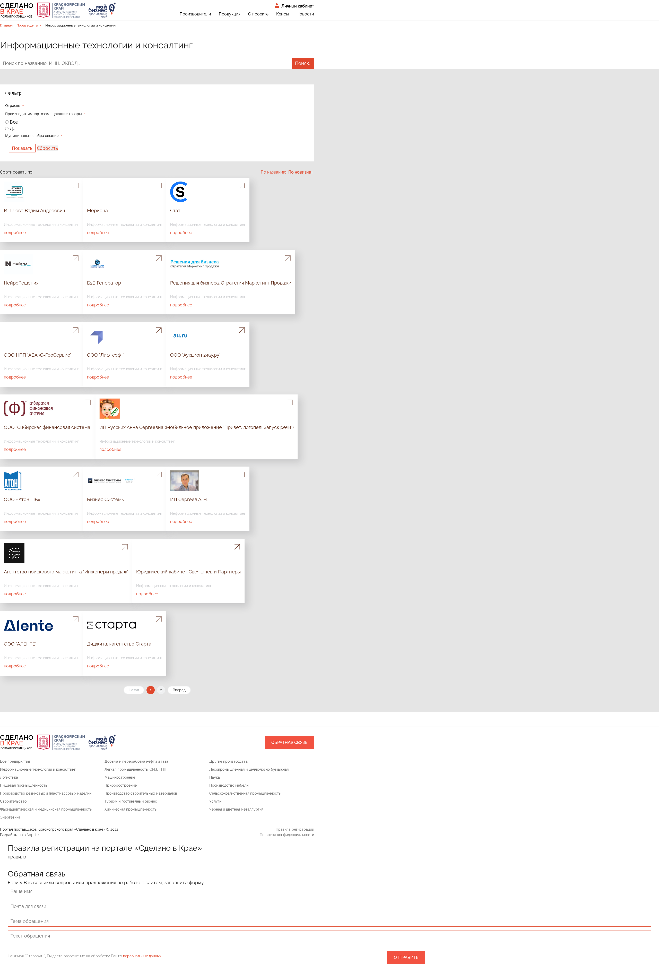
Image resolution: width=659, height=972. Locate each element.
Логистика (9, 777)
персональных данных (142, 956)
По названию (273, 172)
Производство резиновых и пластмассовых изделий (45, 793)
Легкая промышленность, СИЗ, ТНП (135, 769)
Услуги (215, 801)
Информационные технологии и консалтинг (38, 769)
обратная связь (289, 742)
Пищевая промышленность (23, 785)
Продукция (229, 14)
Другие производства (228, 761)
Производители (195, 14)
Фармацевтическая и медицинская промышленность (46, 809)
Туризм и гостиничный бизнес (131, 801)
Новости (305, 14)
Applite (33, 835)
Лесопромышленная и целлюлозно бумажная (249, 769)
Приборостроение (121, 785)
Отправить (406, 957)
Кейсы (282, 14)
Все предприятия (15, 761)
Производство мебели (228, 785)
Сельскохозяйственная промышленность (245, 793)
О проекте (258, 14)
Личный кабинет (297, 6)
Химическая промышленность (131, 809)
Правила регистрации (295, 829)
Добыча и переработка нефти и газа (136, 761)
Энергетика (10, 817)
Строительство (13, 801)
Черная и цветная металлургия (236, 809)
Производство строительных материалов (141, 793)
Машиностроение (120, 777)
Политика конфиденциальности (287, 835)
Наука (214, 777)
